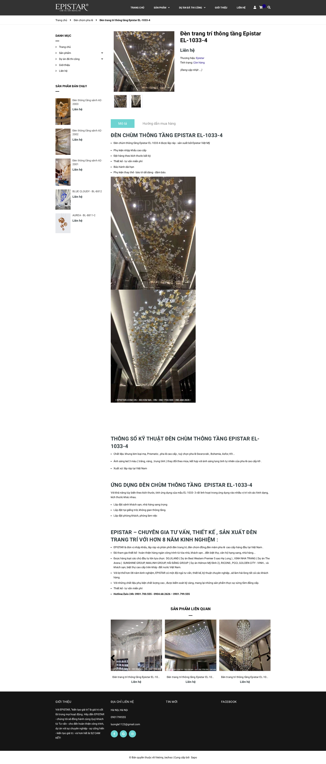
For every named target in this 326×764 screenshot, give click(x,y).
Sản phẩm (65, 52)
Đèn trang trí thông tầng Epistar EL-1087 (136, 677)
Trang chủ (65, 46)
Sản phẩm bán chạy (71, 86)
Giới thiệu (64, 64)
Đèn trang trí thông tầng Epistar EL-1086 (191, 677)
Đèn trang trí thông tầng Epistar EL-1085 (245, 677)
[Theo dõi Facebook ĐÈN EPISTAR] (114, 733)
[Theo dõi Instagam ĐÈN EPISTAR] (132, 733)
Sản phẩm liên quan (191, 609)
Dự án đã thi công (69, 58)
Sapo (194, 757)
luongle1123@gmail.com (125, 724)
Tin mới (172, 702)
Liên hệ (63, 70)
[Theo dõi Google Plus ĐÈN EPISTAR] (123, 733)
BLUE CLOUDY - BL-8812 (87, 191)
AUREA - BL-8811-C (83, 215)
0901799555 (118, 717)
